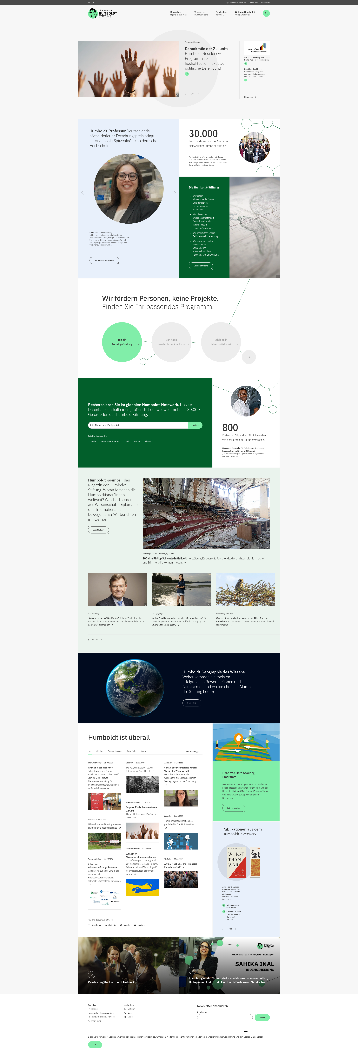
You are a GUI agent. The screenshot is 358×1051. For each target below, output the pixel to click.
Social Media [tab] (131, 751)
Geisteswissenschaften (110, 441)
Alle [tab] (90, 751)
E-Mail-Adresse (202, 1012)
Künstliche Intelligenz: (256, 73)
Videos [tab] (143, 751)
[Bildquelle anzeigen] (177, 95)
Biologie (148, 441)
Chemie (93, 441)
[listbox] (122, 344)
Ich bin (122, 340)
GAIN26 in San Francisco (100, 767)
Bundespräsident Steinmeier (210, 53)
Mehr (110, 245)
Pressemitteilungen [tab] (115, 751)
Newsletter (265, 2)
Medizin (137, 441)
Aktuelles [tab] (99, 751)
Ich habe (171, 340)
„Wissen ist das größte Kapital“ (117, 621)
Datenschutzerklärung (225, 1036)
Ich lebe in (221, 340)
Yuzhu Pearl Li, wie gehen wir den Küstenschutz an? (179, 621)
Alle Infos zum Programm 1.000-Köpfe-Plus (257, 58)
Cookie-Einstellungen (253, 1036)
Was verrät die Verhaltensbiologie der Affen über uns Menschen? (245, 621)
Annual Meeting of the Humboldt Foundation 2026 (180, 865)
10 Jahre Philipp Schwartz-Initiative (204, 560)
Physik (126, 441)
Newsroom (253, 2)
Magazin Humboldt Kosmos (235, 2)
